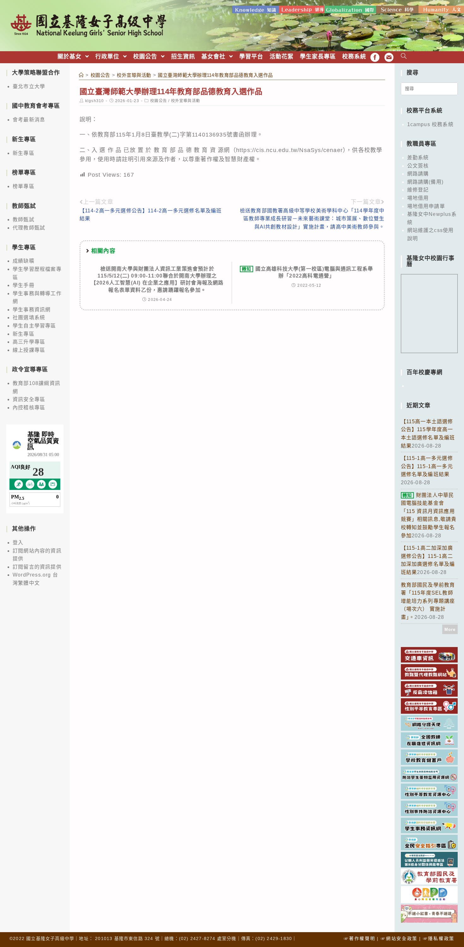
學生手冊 (23, 285)
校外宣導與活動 (185, 101)
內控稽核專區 (29, 407)
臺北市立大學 (29, 86)
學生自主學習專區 (34, 325)
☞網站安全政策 (399, 938)
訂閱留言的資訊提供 (37, 567)
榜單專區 (23, 186)
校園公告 (158, 101)
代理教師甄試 (29, 227)
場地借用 (418, 198)
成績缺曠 (23, 261)
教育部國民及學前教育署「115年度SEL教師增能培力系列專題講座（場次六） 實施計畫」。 (428, 601)
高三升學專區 (29, 342)
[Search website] (404, 56)
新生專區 (23, 153)
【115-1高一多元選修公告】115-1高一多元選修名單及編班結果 (427, 466)
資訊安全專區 (29, 399)
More (450, 629)
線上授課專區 (29, 350)
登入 (18, 542)
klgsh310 (94, 101)
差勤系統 (418, 157)
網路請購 (418, 173)
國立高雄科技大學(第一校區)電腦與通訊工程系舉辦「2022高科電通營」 (307, 272)
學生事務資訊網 (32, 309)
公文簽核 (418, 165)
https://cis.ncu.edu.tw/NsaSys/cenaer (289, 150)
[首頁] (81, 75)
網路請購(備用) (425, 182)
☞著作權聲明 (359, 938)
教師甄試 (23, 219)
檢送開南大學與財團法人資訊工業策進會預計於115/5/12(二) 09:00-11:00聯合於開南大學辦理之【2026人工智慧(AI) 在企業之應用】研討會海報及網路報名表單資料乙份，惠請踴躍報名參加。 (157, 279)
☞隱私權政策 (439, 938)
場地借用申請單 (426, 206)
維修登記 (418, 189)
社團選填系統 (29, 317)
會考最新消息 (29, 119)
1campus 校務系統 (430, 124)
